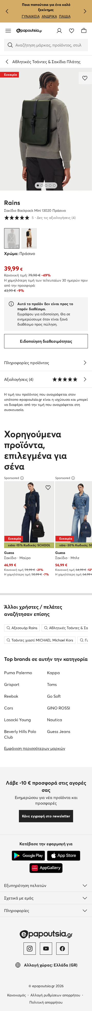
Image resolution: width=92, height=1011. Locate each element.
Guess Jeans (58, 731)
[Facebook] (62, 948)
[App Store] (63, 856)
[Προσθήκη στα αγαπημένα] (85, 78)
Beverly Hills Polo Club (20, 734)
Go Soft (54, 696)
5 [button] (40, 217)
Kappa (53, 672)
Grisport (11, 684)
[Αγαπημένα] (71, 31)
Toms (52, 684)
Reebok (11, 696)
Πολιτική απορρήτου (46, 1002)
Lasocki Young (17, 719)
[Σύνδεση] (59, 31)
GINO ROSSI (58, 707)
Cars (8, 707)
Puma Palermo (18, 672)
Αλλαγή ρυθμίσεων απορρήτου (55, 995)
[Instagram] (30, 948)
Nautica (54, 719)
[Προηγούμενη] (7, 11)
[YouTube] (46, 948)
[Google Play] (28, 856)
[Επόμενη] (85, 11)
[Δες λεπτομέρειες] (85, 363)
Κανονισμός (16, 995)
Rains (12, 202)
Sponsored (11, 478)
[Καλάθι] (84, 31)
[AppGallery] (46, 868)
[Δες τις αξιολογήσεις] (85, 379)
